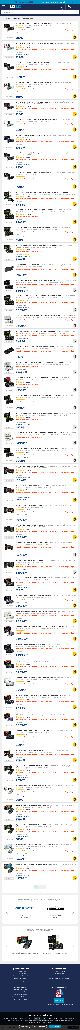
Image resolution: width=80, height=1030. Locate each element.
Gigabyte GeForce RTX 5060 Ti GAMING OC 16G (32, 805)
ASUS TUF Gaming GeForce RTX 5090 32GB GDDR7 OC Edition (38, 448)
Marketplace (59, 976)
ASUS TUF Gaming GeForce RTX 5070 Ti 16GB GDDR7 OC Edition (38, 413)
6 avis (28, 157)
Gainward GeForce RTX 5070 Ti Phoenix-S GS (32, 486)
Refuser (24, 1026)
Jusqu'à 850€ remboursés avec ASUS (29, 216)
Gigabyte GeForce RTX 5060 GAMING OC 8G (31, 766)
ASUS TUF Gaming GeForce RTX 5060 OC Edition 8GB (35, 227)
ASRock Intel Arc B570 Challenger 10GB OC (31, 135)
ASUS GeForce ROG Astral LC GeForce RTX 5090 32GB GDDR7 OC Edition (42, 192)
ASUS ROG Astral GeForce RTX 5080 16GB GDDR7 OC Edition (37, 210)
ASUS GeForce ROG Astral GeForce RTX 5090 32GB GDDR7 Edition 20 (40, 280)
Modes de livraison (20, 992)
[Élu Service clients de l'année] (59, 996)
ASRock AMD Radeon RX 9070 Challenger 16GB (32, 172)
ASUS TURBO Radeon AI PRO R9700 (28, 265)
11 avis (28, 300)
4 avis (28, 27)
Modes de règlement (21, 994)
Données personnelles (17, 976)
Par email (59, 1001)
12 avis (28, 214)
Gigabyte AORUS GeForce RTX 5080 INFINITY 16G (33, 595)
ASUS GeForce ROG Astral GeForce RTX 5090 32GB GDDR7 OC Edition (40, 296)
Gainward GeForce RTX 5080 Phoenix (29, 505)
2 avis (28, 67)
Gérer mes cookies (20, 978)
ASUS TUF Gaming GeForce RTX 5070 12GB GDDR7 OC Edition (38, 395)
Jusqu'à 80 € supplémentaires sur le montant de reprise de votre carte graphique (45, 30)
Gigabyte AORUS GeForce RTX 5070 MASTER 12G (33, 578)
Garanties (15, 997)
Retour (8, 18)
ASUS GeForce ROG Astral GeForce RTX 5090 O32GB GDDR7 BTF (39, 331)
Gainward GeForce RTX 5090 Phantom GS (31, 525)
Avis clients (23, 973)
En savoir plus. (47, 1022)
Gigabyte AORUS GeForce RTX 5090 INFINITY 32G (33, 644)
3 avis (28, 139)
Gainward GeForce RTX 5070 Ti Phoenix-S (30, 466)
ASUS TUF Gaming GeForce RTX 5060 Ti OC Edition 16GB (36, 245)
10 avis (28, 86)
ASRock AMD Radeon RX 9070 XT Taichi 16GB (32, 102)
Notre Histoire (21, 971)
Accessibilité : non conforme (59, 978)
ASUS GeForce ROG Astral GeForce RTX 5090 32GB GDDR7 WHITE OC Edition (43, 315)
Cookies (29, 976)
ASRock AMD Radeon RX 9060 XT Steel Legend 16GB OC (36, 43)
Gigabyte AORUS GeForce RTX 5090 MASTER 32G (33, 660)
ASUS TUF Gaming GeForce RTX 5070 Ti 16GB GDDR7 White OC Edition (41, 433)
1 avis (28, 47)
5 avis (28, 509)
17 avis (28, 106)
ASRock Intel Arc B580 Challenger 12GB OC (31, 153)
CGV (16, 973)
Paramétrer (39, 1026)
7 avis (28, 417)
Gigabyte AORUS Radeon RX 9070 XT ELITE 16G (33, 730)
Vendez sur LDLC (59, 971)
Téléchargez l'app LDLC (24, 2)
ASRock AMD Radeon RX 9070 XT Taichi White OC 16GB (35, 119)
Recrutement (59, 973)
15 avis (28, 399)
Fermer (76, 2)
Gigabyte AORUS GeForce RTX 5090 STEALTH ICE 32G (35, 677)
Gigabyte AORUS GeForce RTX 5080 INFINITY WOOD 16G (36, 611)
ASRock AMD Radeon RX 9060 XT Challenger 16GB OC (35, 23)
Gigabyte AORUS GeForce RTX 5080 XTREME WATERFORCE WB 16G (40, 626)
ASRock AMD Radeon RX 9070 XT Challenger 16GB (34, 62)
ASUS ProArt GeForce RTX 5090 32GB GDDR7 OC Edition (36, 347)
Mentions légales (21, 981)
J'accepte (55, 1026)
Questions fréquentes (20, 989)
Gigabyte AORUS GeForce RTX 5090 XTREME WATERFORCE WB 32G (40, 713)
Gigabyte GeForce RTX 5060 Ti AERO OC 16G (31, 785)
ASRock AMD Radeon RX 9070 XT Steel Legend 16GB (34, 82)
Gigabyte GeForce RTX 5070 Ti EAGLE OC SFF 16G (33, 864)
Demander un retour (21, 999)
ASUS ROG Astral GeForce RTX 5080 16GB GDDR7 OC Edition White (40, 362)
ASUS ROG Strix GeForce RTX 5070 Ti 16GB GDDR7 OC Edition (38, 378)
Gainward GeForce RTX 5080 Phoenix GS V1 (31, 543)
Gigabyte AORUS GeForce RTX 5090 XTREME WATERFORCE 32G (38, 695)
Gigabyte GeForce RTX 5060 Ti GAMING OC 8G (32, 825)
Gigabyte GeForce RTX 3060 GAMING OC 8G (31, 750)
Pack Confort (25, 997)
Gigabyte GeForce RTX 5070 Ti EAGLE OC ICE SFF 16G (34, 844)
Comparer (9, 38)
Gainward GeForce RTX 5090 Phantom (29, 560)
